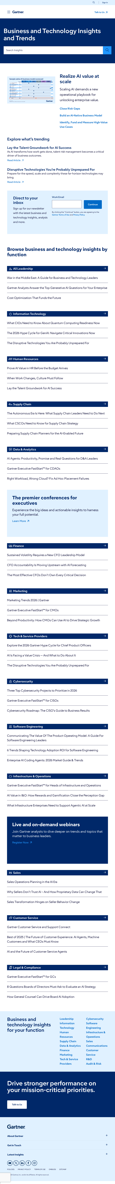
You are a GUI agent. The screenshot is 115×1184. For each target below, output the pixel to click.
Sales (89, 1041)
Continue (93, 204)
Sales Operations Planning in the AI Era (32, 882)
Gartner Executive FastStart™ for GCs (31, 976)
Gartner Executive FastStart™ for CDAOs (33, 468)
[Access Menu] (8, 12)
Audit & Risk (93, 1063)
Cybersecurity (95, 1018)
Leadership (67, 1018)
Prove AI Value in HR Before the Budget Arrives (37, 368)
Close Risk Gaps (70, 108)
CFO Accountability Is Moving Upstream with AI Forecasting (46, 565)
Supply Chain (68, 1041)
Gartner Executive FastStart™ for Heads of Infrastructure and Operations (54, 785)
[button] (104, 2)
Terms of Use (39, 1169)
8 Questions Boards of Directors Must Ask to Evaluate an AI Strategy (51, 986)
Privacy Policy (24, 1169)
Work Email (58, 197)
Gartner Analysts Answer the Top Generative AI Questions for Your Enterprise (57, 288)
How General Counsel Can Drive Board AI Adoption (40, 997)
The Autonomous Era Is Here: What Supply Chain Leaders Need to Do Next (56, 413)
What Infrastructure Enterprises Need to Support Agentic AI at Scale (51, 805)
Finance (64, 1050)
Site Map (62, 1169)
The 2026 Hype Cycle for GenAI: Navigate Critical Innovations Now (51, 333)
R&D (89, 1059)
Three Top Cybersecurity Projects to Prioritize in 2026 (42, 690)
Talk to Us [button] (99, 12)
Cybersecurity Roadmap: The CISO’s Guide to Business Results (48, 710)
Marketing (66, 1054)
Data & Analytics (70, 1045)
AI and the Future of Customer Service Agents (37, 951)
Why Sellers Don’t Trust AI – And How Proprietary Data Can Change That (54, 892)
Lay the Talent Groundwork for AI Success (34, 388)
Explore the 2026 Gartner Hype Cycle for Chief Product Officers (49, 645)
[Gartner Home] (18, 12)
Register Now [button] (20, 842)
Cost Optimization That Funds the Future (34, 298)
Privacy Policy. (79, 215)
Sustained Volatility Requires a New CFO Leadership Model (46, 555)
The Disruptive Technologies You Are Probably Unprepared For (48, 343)
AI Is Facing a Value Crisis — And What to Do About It (41, 655)
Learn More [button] (19, 521)
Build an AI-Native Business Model (81, 115)
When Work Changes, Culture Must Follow (35, 378)
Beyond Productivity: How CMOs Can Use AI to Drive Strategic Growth (53, 620)
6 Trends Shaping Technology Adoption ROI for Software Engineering (52, 750)
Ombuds (52, 1169)
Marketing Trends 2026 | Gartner (28, 600)
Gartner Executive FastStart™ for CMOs (33, 610)
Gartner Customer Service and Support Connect (38, 927)
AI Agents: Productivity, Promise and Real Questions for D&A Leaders (52, 458)
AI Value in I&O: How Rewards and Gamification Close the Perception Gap (55, 795)
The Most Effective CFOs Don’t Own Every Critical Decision (46, 575)
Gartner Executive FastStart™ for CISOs (32, 700)
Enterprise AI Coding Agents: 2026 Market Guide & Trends (45, 760)
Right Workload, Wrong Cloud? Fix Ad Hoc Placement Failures (48, 478)
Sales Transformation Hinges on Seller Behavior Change (43, 902)
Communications (97, 1045)
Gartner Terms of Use (61, 215)
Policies (10, 1169)
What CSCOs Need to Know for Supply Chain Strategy (42, 423)
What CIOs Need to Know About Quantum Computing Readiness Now (53, 323)
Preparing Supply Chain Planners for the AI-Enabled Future (45, 433)
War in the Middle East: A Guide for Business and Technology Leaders (52, 278)
